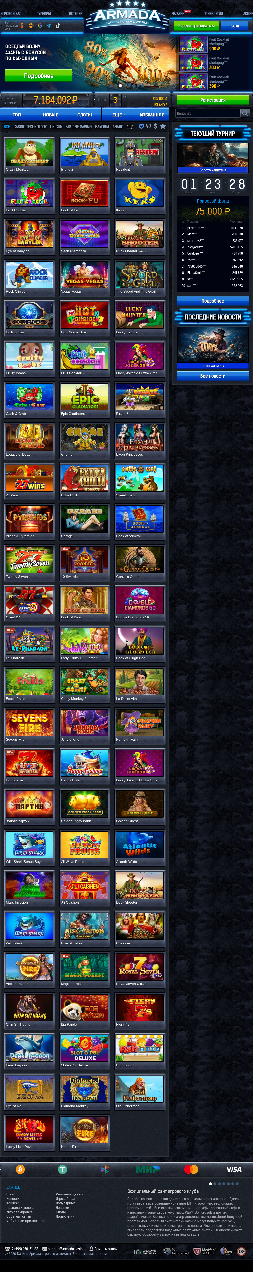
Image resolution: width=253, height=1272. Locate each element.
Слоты (61, 1212)
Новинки (62, 1207)
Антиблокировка (19, 1212)
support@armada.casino (66, 1249)
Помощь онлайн (107, 1249)
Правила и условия (21, 1207)
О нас (10, 1194)
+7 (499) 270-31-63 (24, 1249)
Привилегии (65, 1216)
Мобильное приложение (25, 1221)
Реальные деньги (70, 1194)
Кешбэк (12, 1203)
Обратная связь (18, 1216)
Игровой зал (65, 1198)
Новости (12, 1198)
